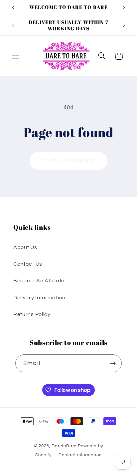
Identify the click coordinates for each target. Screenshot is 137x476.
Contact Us (27, 264)
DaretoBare (64, 446)
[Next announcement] (124, 7)
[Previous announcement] (13, 7)
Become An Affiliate (39, 280)
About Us (25, 247)
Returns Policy (32, 314)
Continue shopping (68, 161)
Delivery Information (39, 297)
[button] (15, 56)
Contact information (80, 455)
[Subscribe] (112, 363)
